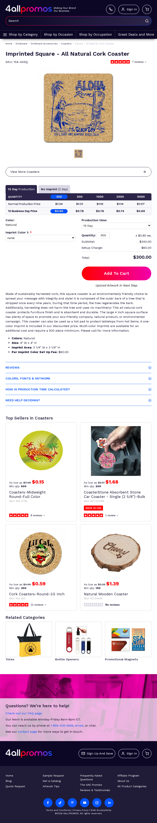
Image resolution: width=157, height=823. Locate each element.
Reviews (13, 367)
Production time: (94, 220)
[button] (78, 153)
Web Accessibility (101, 810)
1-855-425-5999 (62, 725)
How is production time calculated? (38, 389)
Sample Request (53, 775)
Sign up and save (100, 753)
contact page (27, 731)
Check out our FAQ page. (24, 713)
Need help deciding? (23, 400)
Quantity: (89, 235)
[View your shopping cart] (146, 9)
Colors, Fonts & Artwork (28, 378)
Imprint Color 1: (19, 232)
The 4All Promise (91, 784)
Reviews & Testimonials (95, 790)
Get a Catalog (52, 780)
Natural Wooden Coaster (106, 594)
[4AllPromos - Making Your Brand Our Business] (29, 9)
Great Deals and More (136, 34)
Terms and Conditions (58, 810)
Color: (10, 220)
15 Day (21, 189)
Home (9, 775)
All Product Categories (131, 786)
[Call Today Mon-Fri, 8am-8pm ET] (110, 9)
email (79, 725)
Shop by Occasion (58, 34)
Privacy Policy (80, 810)
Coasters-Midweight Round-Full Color (27, 494)
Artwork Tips (51, 786)
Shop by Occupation (95, 34)
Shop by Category (23, 34)
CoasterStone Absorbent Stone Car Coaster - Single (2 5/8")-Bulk (114, 494)
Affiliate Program (128, 775)
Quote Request (15, 786)
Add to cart (116, 273)
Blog (8, 780)
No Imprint (54, 189)
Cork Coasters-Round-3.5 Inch (37, 594)
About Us (123, 780)
